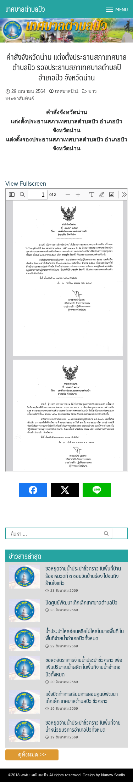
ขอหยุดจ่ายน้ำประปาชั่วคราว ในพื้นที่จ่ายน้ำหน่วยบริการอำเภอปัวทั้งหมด (83, 726)
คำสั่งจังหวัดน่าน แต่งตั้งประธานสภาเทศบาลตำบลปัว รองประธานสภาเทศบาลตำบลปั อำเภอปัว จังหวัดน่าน (66, 66)
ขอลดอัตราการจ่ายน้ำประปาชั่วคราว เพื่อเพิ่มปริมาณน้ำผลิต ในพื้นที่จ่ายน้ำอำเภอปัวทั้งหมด (83, 667)
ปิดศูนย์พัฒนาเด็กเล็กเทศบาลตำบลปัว (81, 602)
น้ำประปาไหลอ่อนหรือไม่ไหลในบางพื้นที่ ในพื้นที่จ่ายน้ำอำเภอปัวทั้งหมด (84, 634)
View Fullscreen (25, 184)
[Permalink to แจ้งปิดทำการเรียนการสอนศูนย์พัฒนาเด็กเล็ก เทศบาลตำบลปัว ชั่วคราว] (24, 701)
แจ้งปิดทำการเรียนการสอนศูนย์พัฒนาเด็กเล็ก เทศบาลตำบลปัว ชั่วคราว (81, 697)
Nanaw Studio (113, 775)
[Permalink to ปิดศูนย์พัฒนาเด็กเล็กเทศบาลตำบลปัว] (24, 610)
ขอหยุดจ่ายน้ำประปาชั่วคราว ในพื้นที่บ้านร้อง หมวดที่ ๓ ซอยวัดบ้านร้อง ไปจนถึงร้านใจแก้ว (83, 575)
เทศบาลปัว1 (66, 91)
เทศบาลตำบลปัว (25, 9)
